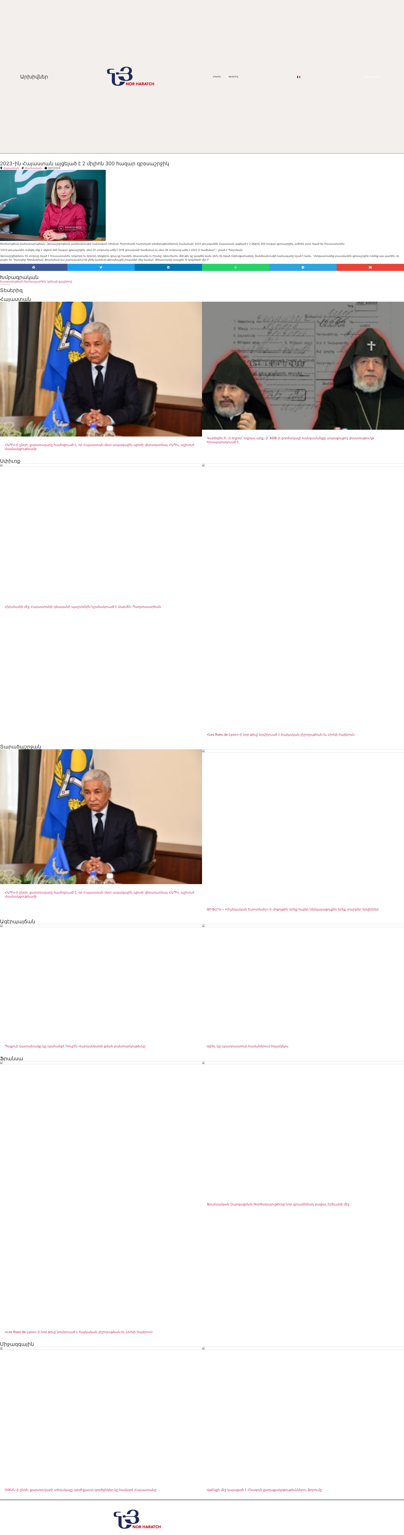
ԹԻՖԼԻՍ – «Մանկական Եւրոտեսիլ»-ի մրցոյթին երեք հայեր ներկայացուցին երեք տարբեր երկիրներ (293, 909)
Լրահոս (217, 77)
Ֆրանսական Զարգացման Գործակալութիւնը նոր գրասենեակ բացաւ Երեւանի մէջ (278, 1204)
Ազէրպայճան (17, 921)
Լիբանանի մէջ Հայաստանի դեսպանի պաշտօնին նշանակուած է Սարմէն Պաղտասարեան (83, 607)
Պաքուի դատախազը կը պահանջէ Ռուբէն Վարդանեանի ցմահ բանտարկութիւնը (75, 1046)
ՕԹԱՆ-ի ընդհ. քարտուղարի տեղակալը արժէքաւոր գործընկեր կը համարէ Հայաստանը (80, 1490)
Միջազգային (17, 1344)
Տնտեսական (33, 168)
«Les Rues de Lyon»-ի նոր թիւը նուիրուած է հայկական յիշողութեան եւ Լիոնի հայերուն (280, 734)
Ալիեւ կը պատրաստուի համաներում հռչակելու (248, 1046)
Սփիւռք (10, 461)
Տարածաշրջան (20, 747)
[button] (33, 267)
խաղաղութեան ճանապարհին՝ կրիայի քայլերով (36, 281)
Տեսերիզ (233, 77)
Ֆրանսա (11, 1058)
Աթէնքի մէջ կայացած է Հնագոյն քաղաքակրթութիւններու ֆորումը (264, 1490)
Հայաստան (11, 168)
